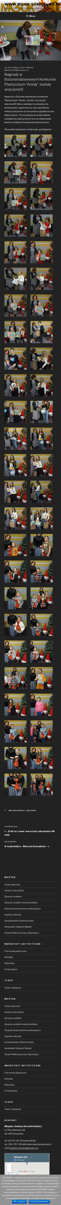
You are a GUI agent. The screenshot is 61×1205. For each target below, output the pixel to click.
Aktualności (17, 810)
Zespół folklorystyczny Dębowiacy (21, 933)
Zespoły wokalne (12, 896)
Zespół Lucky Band (14, 890)
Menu (32, 16)
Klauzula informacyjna (39, 1202)
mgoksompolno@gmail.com (23, 1148)
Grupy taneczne (12, 884)
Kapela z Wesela (12, 914)
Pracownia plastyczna (15, 951)
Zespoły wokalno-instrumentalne (20, 902)
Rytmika (8, 957)
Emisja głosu (10, 969)
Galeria (31, 810)
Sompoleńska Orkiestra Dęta (19, 920)
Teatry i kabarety (12, 987)
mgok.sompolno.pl (16, 70)
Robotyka (9, 963)
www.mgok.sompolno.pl (32, 4)
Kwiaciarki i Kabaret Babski (18, 926)
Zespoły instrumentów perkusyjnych (22, 908)
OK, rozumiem (19, 1202)
